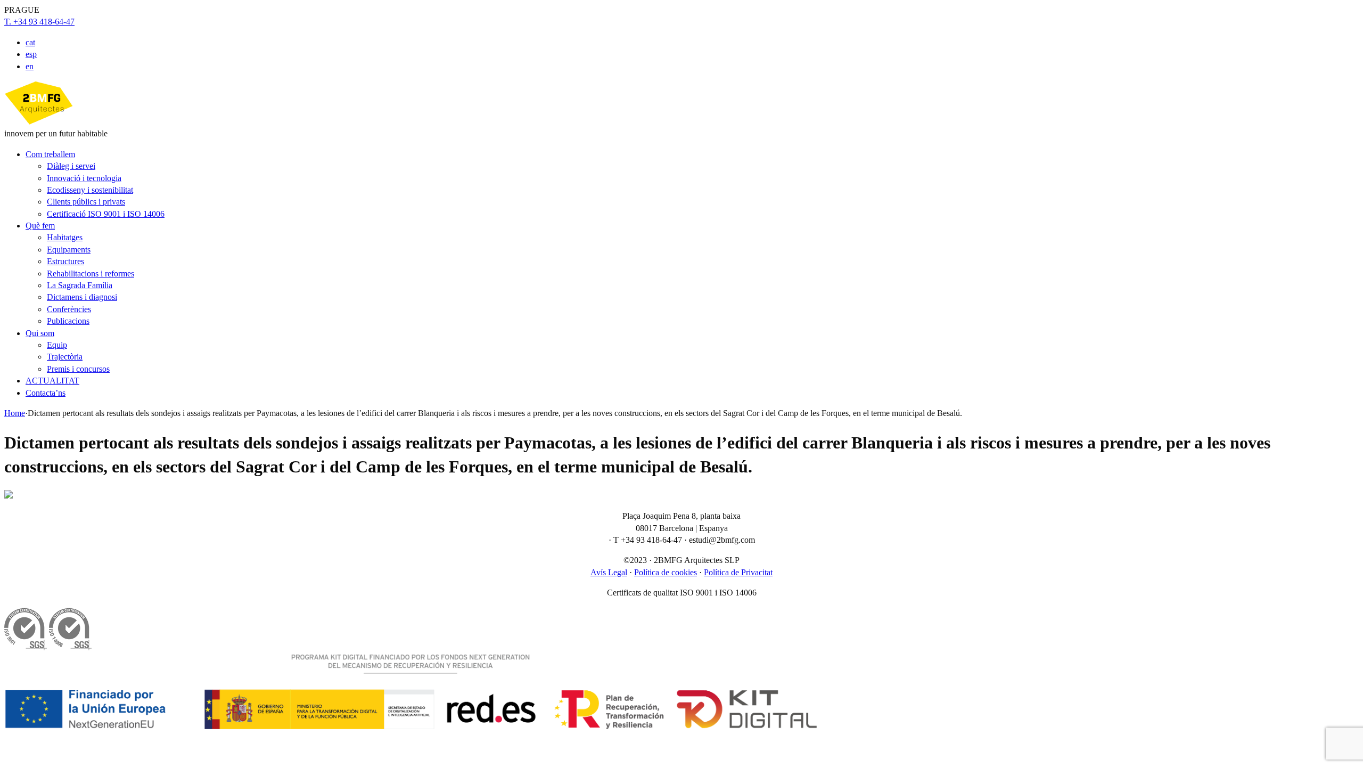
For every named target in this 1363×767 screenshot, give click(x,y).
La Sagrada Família (79, 285)
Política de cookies (665, 572)
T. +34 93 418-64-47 (39, 21)
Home (14, 413)
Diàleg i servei (71, 165)
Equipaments (69, 249)
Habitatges (65, 237)
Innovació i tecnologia (84, 178)
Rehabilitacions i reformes (90, 273)
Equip (57, 344)
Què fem (40, 225)
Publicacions (68, 320)
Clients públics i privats (86, 201)
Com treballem (50, 154)
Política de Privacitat (738, 572)
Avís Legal (608, 572)
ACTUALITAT (52, 380)
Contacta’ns (45, 392)
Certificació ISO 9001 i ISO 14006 (106, 213)
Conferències (69, 309)
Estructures (65, 261)
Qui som (40, 333)
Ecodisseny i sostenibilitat (90, 189)
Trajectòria (65, 356)
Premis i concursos (78, 368)
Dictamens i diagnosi (82, 296)
